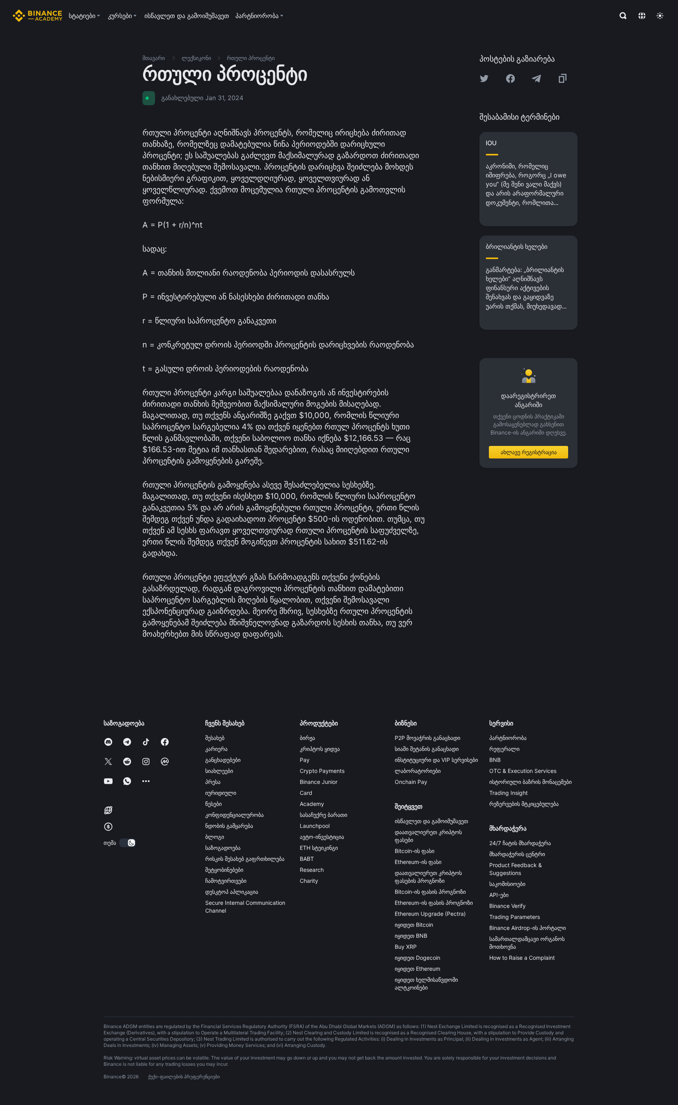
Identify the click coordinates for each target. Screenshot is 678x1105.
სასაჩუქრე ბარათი (323, 814)
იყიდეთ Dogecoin (417, 957)
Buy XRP (406, 946)
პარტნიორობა (508, 737)
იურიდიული (220, 792)
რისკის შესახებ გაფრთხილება (244, 858)
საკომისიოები (507, 883)
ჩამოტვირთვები (225, 880)
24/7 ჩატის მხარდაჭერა (520, 843)
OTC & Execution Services (522, 770)
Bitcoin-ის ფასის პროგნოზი (430, 891)
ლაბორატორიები (418, 770)
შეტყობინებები (224, 869)
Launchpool (315, 825)
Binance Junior (318, 781)
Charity (309, 880)
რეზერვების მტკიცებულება (524, 803)
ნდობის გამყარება (229, 825)
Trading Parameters (514, 916)
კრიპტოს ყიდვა (320, 748)
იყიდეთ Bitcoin (414, 924)
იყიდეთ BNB (411, 935)
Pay (305, 759)
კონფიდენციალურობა (234, 814)
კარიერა (216, 748)
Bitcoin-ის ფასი (414, 850)
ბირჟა (307, 737)
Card (306, 792)
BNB (495, 759)
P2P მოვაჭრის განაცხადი (427, 737)
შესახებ (214, 737)
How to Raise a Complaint (522, 957)
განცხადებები (223, 759)
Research (312, 869)
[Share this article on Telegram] (536, 78)
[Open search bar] (621, 16)
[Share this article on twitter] (484, 78)
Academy (312, 803)
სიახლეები (219, 770)
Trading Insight (508, 792)
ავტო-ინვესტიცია (322, 836)
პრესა (213, 781)
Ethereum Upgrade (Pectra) (430, 913)
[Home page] (37, 15)
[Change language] (641, 16)
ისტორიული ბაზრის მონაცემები (530, 781)
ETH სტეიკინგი (319, 847)
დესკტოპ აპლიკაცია (231, 891)
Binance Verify (507, 905)
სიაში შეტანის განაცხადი (427, 748)
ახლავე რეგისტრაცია (529, 452)
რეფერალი (504, 748)
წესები (213, 803)
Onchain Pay (411, 781)
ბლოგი (214, 836)
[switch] (127, 842)
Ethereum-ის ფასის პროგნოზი (434, 902)
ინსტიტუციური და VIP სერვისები (436, 759)
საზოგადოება (223, 847)
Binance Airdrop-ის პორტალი (527, 927)
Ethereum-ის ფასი (418, 861)
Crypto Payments (322, 770)
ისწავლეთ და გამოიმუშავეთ (431, 821)
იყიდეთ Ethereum (417, 968)
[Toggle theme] (660, 16)
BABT (307, 858)
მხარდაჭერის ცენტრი (517, 854)
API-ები (498, 894)
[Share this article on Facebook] (510, 78)
